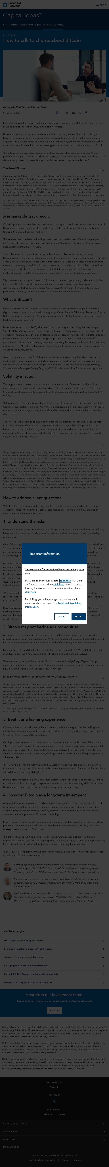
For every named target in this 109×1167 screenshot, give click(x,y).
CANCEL (61, 617)
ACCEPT (78, 617)
